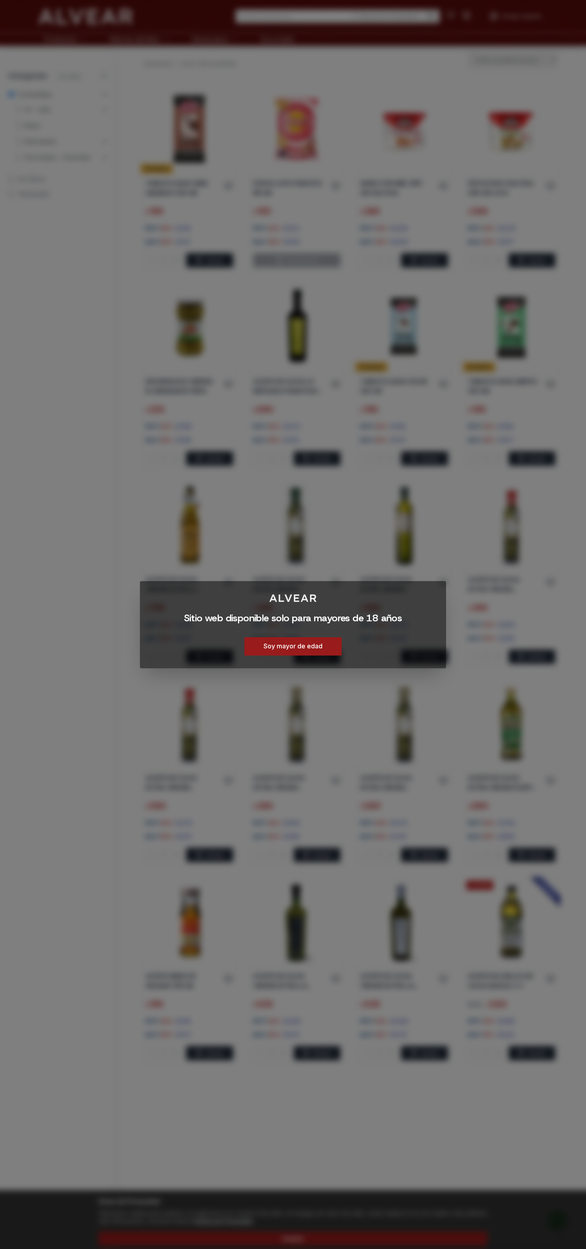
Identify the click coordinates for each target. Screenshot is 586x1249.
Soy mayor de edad (293, 646)
